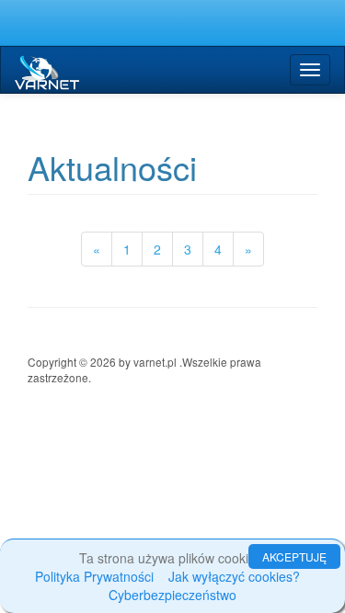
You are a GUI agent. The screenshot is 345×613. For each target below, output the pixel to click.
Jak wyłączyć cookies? (234, 576)
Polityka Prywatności (94, 576)
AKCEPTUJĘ (294, 556)
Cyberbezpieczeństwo (172, 594)
